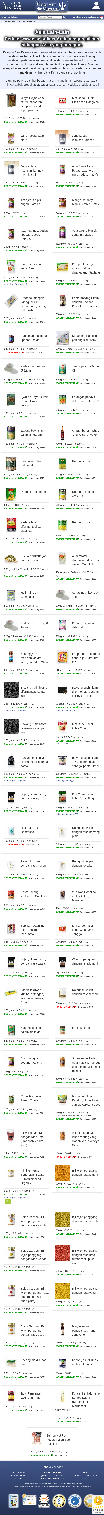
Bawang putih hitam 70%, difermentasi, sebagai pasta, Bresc (86, 762)
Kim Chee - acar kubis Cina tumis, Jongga (83, 930)
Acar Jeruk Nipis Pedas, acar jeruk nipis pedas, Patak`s (85, 170)
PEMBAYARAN (18, 1475)
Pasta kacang (81, 1027)
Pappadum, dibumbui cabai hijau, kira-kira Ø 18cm (86, 658)
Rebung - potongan (33, 491)
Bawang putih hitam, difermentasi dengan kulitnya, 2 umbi (85, 692)
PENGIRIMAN (18, 1472)
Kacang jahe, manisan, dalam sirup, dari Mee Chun (34, 658)
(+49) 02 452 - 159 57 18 (52, 1475)
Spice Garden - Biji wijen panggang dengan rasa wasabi (34, 1255)
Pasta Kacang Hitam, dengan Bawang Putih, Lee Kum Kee (85, 302)
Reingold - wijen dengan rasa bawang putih (86, 832)
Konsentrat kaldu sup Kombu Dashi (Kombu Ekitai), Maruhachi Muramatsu (77, 1402)
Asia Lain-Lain (29, 21)
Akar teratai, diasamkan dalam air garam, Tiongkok (85, 560)
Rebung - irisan (82, 461)
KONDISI (86, 1478)
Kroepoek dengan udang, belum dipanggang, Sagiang (86, 268)
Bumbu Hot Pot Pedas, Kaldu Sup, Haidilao (58, 1439)
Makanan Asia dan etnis (13, 21)
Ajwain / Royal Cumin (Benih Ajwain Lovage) (34, 401)
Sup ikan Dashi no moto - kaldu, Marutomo (84, 896)
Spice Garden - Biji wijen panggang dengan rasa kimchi (33, 1221)
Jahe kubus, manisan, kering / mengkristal (32, 170)
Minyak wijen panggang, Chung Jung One (84, 1330)
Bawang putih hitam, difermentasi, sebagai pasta (35, 762)
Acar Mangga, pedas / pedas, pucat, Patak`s (34, 235)
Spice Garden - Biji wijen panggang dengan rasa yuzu (33, 1330)
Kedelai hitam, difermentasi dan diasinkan (31, 526)
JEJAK (86, 1472)
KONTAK (18, 1478)
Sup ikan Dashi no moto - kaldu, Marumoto (33, 930)
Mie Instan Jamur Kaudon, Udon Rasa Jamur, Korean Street (86, 1100)
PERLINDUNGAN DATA (86, 1475)
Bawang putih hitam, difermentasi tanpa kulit (34, 692)
